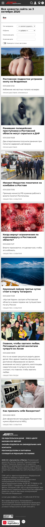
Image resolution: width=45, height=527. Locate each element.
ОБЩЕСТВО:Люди (10, 375)
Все (4, 18)
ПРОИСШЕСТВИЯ (10, 147)
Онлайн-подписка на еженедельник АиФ (21, 444)
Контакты (6, 447)
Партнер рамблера (20, 516)
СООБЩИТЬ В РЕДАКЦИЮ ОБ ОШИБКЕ (18, 453)
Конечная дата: (8, 39)
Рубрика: (6, 30)
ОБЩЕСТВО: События (12, 199)
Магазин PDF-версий (11, 441)
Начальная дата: (8, 35)
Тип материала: (8, 26)
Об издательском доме (13, 438)
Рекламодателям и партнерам (16, 450)
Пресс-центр (31, 438)
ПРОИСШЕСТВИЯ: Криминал (15, 92)
